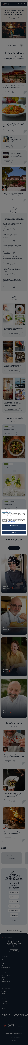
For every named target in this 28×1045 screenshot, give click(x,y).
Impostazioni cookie (14, 525)
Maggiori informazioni (11, 521)
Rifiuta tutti (14, 532)
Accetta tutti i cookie (14, 528)
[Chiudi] (25, 511)
